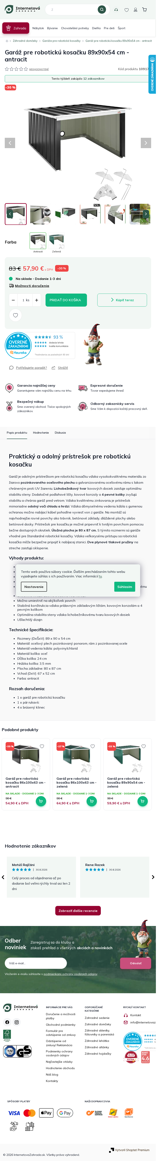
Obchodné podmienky (60, 1025)
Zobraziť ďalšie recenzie (78, 911)
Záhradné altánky (97, 1047)
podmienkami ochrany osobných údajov (70, 974)
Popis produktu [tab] (17, 432)
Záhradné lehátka (97, 1041)
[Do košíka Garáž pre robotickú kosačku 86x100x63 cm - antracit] (41, 801)
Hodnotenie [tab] (41, 432)
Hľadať (102, 10)
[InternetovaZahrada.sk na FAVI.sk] (132, 1058)
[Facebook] (7, 1022)
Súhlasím (124, 587)
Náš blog (52, 1074)
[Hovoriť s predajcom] (28, 367)
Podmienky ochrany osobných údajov (59, 1053)
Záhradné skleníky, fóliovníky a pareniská (99, 1032)
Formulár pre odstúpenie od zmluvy (61, 1033)
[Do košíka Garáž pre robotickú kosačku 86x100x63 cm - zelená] (92, 801)
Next (153, 877)
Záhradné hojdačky (98, 1053)
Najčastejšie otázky (59, 1062)
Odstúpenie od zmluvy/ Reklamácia (59, 1043)
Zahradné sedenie (97, 1018)
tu (100, 576)
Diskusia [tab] (60, 432)
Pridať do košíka (65, 300)
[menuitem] (16, 28)
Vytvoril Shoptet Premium (132, 1150)
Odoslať (135, 963)
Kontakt (135, 1015)
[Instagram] (16, 1022)
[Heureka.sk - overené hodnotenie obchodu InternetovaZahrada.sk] (40, 345)
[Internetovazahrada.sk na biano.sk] (146, 1058)
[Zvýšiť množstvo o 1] (37, 300)
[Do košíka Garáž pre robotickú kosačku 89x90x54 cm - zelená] (142, 801)
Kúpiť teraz (125, 300)
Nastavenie (33, 587)
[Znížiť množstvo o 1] (13, 300)
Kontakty (116, 10)
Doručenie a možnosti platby (60, 1016)
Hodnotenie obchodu (60, 1068)
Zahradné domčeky (98, 1024)
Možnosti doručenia (32, 286)
